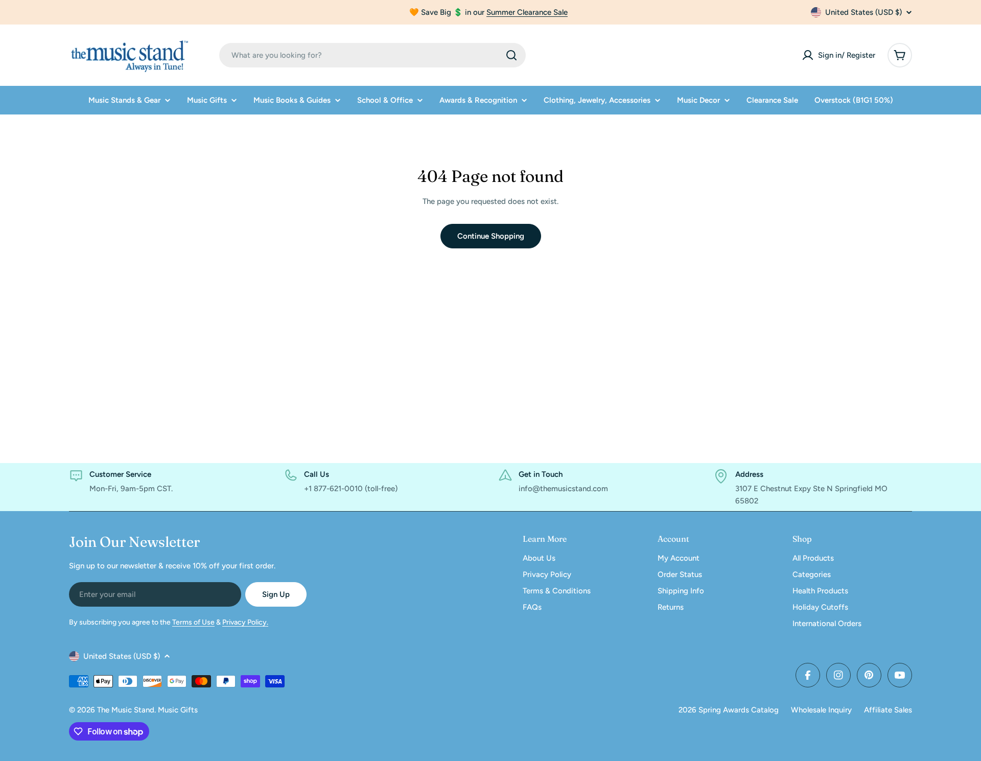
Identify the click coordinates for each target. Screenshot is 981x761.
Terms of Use (193, 622)
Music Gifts (178, 709)
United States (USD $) (863, 12)
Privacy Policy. (245, 622)
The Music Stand (125, 709)
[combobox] (372, 55)
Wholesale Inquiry (821, 709)
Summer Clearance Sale (527, 12)
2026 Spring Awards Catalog (729, 709)
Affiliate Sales (888, 709)
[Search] (511, 55)
